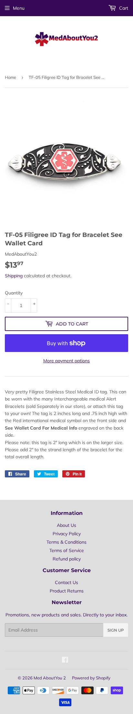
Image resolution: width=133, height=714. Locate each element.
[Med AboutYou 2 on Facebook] (65, 661)
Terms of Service (66, 550)
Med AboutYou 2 (50, 677)
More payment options (66, 361)
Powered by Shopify (91, 677)
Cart (123, 8)
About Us (66, 525)
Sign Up (115, 630)
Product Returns (67, 591)
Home (10, 77)
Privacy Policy (67, 534)
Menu (19, 8)
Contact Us (66, 582)
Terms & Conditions (66, 542)
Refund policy (67, 559)
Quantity (14, 293)
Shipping (14, 276)
